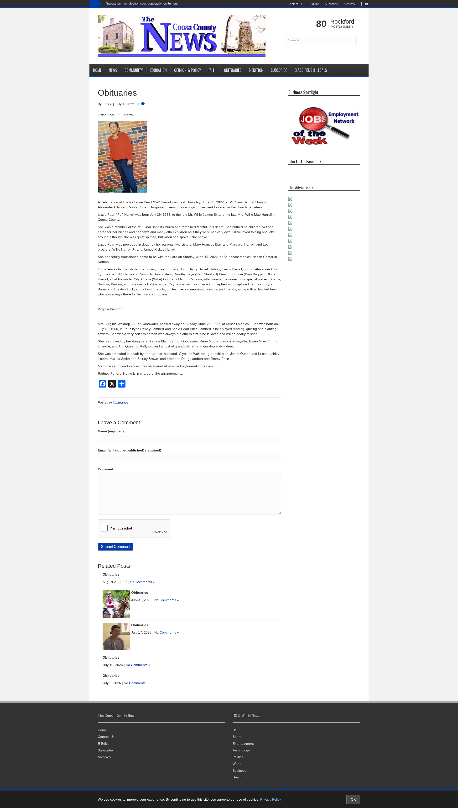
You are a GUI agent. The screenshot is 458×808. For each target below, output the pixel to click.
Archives (349, 4)
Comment (105, 469)
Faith (212, 70)
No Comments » (142, 582)
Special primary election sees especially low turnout (142, 3)
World (237, 764)
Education (158, 70)
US (235, 730)
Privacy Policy (270, 799)
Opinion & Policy (187, 70)
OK (353, 799)
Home (97, 70)
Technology (241, 750)
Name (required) (111, 431)
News (113, 70)
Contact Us (295, 4)
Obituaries (232, 70)
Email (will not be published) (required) (129, 450)
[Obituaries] (116, 604)
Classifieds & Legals (310, 70)
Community (134, 70)
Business (239, 770)
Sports (237, 737)
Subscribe (331, 4)
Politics (238, 757)
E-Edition (313, 4)
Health (237, 777)
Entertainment (243, 743)
